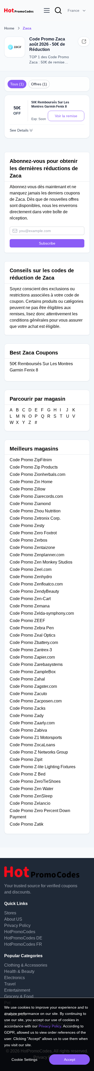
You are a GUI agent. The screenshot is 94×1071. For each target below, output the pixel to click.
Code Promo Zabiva (28, 730)
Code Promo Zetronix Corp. (35, 518)
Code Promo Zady (27, 715)
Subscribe (47, 243)
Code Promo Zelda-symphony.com (42, 613)
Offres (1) (39, 84)
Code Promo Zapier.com (32, 657)
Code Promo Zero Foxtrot (33, 533)
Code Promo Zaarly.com (32, 723)
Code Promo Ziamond (30, 503)
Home (9, 28)
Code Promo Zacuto (28, 693)
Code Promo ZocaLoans (32, 745)
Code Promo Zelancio (30, 803)
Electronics (14, 977)
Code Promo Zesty (27, 525)
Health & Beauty (19, 971)
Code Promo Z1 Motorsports (36, 737)
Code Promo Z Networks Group (39, 752)
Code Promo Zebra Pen (32, 628)
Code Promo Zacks (27, 708)
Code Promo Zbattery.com (34, 642)
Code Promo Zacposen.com (36, 701)
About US (13, 919)
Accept (69, 1059)
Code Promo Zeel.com (30, 569)
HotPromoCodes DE (23, 938)
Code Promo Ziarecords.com (36, 496)
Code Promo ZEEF (27, 620)
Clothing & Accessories (25, 965)
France (73, 10)
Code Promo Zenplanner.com (37, 555)
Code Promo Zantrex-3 (31, 650)
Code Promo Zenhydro (31, 577)
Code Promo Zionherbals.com (37, 474)
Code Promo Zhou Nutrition (35, 511)
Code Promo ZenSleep (31, 796)
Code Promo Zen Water (31, 788)
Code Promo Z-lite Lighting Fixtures (42, 767)
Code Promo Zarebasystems (36, 664)
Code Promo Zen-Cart (30, 598)
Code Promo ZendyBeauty (34, 591)
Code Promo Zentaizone (32, 547)
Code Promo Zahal (27, 679)
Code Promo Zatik (26, 824)
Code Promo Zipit (26, 759)
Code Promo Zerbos (28, 540)
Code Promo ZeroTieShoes (35, 781)
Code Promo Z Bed (27, 774)
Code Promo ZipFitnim (31, 460)
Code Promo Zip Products (34, 467)
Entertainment (17, 990)
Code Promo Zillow (27, 489)
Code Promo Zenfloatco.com (36, 584)
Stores (10, 913)
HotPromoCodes (19, 932)
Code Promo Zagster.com (33, 686)
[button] (77, 10)
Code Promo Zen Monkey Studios (41, 562)
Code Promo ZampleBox (33, 672)
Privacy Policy (17, 925)
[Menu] (47, 10)
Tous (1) (17, 84)
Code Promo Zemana (30, 606)
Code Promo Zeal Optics (32, 635)
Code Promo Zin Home (31, 482)
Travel (10, 984)
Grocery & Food (18, 996)
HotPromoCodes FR (23, 944)
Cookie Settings (24, 1059)
